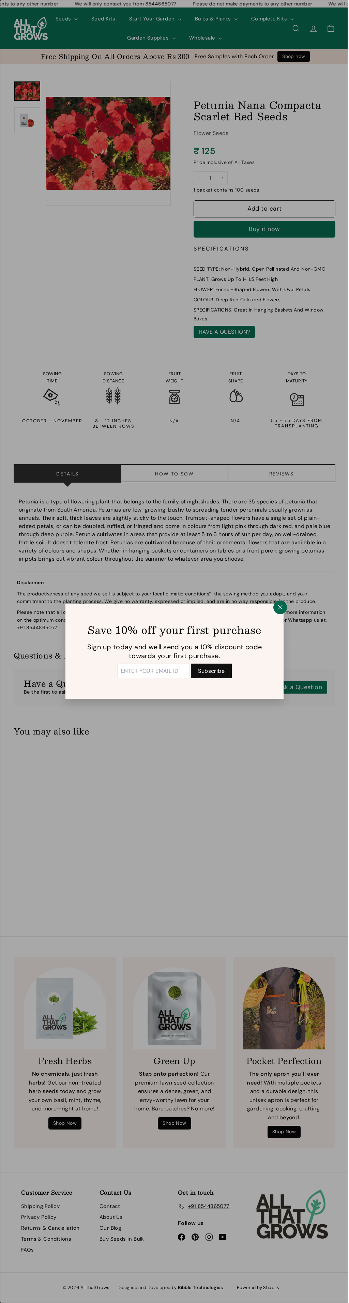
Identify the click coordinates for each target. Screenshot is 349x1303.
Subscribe (209, 671)
